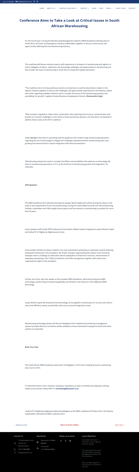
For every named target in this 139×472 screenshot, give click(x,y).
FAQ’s (101, 8)
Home (42, 8)
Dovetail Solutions (67, 8)
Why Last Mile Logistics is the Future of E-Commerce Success (91, 465)
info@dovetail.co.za (25, 453)
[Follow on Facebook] (61, 440)
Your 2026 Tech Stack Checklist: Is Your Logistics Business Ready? (91, 442)
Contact (132, 8)
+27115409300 (9, 2)
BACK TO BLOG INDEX (69, 425)
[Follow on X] (65, 440)
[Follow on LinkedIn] (70, 440)
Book (94, 8)
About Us (50, 8)
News (108, 8)
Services (83, 8)
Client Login (120, 8)
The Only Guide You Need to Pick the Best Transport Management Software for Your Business (91, 453)
